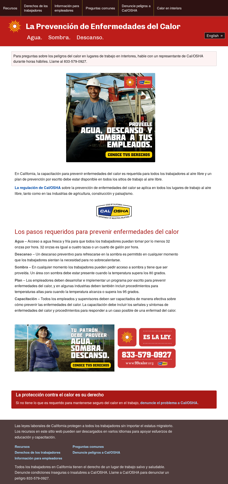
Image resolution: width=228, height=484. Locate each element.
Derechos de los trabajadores (36, 7)
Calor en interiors (169, 8)
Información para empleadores (67, 7)
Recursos (10, 8)
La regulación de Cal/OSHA (38, 187)
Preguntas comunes (100, 8)
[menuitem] (10, 8)
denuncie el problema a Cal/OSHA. (169, 402)
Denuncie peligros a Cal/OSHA (136, 7)
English (213, 35)
